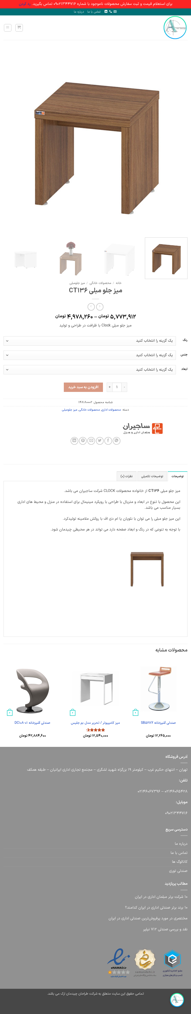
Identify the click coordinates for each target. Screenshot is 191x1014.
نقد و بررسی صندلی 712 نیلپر (165, 929)
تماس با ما (94, 12)
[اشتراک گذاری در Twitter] (100, 441)
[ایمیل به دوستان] (91, 441)
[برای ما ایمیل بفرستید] (115, 11)
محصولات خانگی (100, 283)
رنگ (185, 340)
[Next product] (99, 306)
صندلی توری (178, 871)
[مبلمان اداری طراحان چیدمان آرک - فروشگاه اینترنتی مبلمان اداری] (173, 27)
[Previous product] (91, 306)
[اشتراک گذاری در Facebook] (108, 441)
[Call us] (110, 11)
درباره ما (79, 12)
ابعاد (184, 369)
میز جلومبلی (77, 283)
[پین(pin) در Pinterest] (83, 441)
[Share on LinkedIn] (74, 441)
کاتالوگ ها (180, 862)
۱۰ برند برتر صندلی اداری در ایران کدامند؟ (156, 907)
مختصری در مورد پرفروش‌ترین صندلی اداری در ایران (148, 918)
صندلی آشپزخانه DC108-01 (32, 723)
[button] (19, 28)
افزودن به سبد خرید (83, 387)
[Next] (10, 141)
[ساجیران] (164, 428)
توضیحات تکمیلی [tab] (152, 476)
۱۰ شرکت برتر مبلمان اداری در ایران (161, 897)
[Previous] (178, 141)
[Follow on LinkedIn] (106, 11)
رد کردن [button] (25, 4)
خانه (119, 283)
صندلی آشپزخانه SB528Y (158, 723)
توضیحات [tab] (177, 476)
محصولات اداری (111, 410)
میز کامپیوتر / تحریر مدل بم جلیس (95, 723)
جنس (184, 354)
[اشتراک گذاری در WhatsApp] (116, 441)
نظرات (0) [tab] (126, 476)
